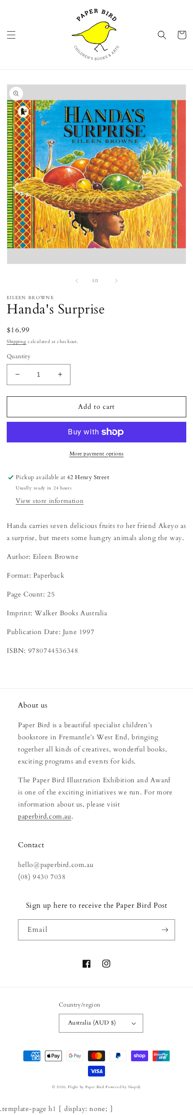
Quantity (19, 356)
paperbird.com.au (44, 816)
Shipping (16, 342)
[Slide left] (77, 281)
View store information (49, 501)
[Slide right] (116, 281)
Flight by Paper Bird (86, 1087)
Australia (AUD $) (92, 1023)
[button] (11, 35)
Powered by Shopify (123, 1087)
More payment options (97, 453)
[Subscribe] (165, 929)
